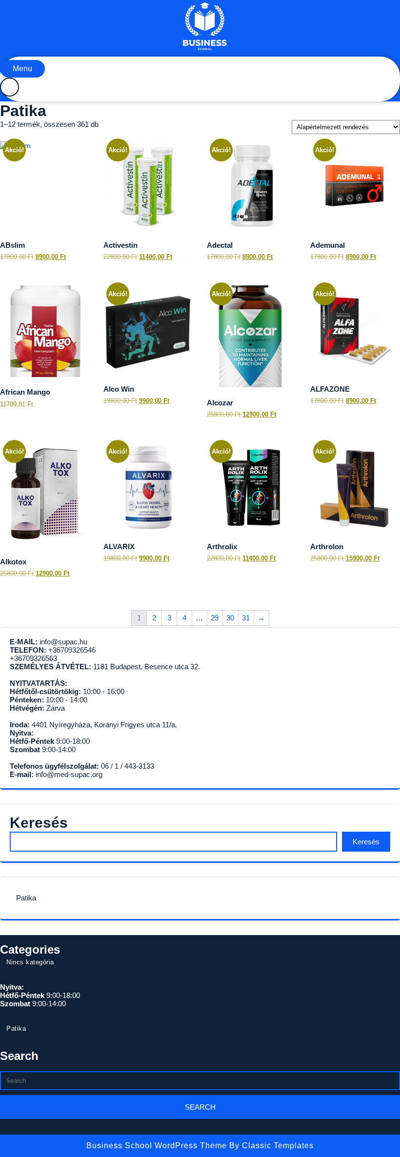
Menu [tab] (22, 68)
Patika (26, 898)
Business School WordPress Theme (157, 1145)
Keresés (39, 823)
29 (215, 618)
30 (230, 618)
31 (246, 618)
